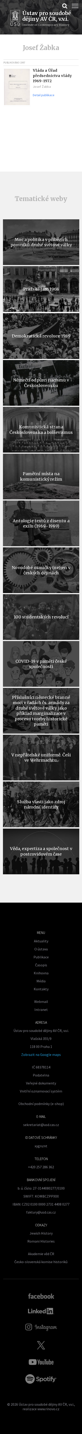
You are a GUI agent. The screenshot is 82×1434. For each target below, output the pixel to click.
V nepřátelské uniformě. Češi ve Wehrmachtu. (41, 757)
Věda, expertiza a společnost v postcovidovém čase (41, 851)
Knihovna (41, 973)
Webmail (41, 1001)
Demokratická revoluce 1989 (41, 336)
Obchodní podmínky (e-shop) (41, 1103)
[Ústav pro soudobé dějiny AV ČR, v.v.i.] (15, 18)
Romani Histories (41, 1241)
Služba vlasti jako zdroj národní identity (41, 804)
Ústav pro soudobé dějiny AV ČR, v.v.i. (46, 1404)
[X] (41, 1345)
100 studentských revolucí (41, 617)
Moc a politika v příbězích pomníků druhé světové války (41, 242)
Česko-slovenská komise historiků (41, 1261)
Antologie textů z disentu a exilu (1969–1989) (41, 523)
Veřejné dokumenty (41, 1083)
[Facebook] (41, 1296)
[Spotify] (41, 1379)
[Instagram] (41, 1327)
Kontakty (41, 989)
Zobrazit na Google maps (41, 1054)
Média (41, 981)
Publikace (41, 957)
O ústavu (41, 949)
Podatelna (41, 1075)
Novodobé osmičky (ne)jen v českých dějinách (41, 570)
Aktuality (41, 941)
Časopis (41, 965)
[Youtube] (41, 1362)
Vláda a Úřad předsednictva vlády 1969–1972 (52, 75)
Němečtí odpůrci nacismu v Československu (41, 382)
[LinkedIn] (41, 1311)
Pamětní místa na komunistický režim (41, 476)
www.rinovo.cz (48, 1409)
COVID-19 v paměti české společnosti (41, 664)
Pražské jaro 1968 (41, 289)
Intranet (41, 1009)
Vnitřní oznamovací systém (41, 1091)
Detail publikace (43, 95)
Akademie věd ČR (41, 1253)
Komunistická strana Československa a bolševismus (41, 429)
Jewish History (41, 1233)
